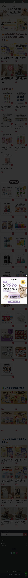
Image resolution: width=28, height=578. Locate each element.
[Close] (26, 275)
